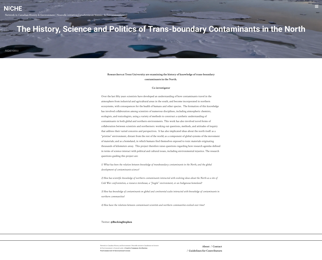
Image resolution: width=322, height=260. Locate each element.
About (206, 246)
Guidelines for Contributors (205, 251)
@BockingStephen (121, 222)
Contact (217, 246)
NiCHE (13, 8)
